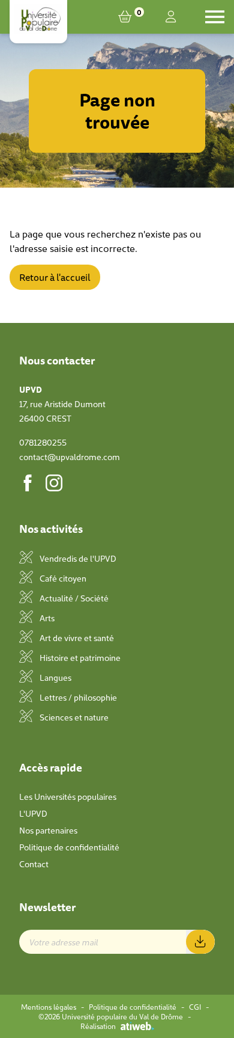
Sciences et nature (73, 717)
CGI (195, 1007)
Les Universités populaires (67, 796)
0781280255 (43, 442)
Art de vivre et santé (76, 637)
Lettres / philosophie (77, 697)
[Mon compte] (171, 17)
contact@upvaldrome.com (69, 456)
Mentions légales (48, 1007)
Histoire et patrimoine (79, 657)
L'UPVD (33, 813)
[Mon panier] (127, 17)
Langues (54, 677)
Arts (46, 618)
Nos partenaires (48, 830)
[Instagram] (54, 482)
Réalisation (98, 1026)
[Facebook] (27, 482)
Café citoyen (62, 578)
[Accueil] (38, 19)
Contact (34, 864)
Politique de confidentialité (69, 847)
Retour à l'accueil (55, 277)
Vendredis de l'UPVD (77, 558)
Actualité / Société (73, 598)
